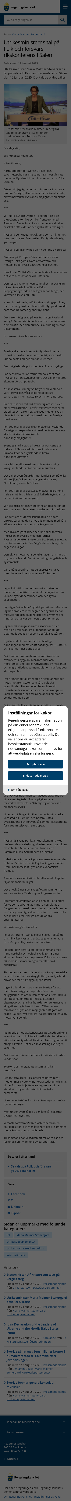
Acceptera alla (36, 764)
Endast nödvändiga (35, 775)
